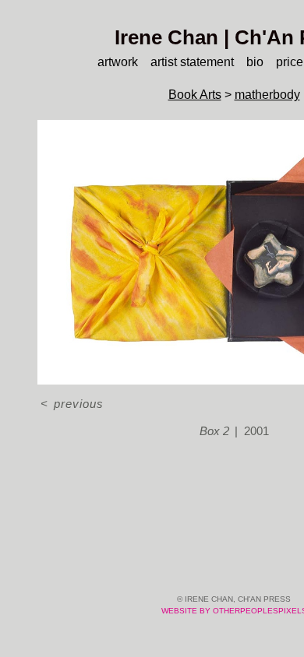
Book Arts (194, 94)
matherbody (267, 94)
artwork (117, 62)
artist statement (192, 62)
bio (254, 62)
